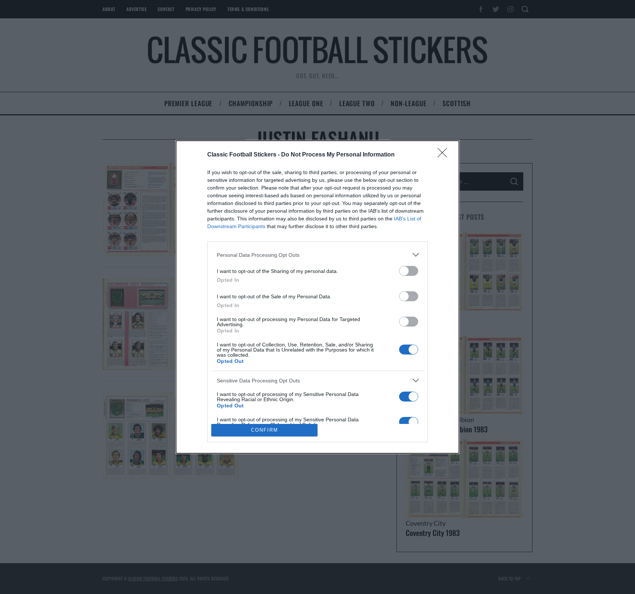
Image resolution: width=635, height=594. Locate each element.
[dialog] (317, 297)
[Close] (445, 155)
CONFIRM (264, 430)
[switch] (408, 271)
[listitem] (317, 255)
